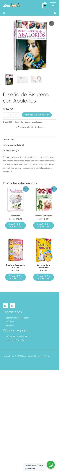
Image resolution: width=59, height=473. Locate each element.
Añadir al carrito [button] (15, 225)
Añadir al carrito (37, 114)
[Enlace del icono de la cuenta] (55, 13)
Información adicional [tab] (13, 145)
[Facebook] (12, 305)
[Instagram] (5, 305)
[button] (4, 13)
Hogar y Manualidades (33, 122)
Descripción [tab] (8, 139)
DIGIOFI (18, 356)
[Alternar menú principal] (53, 5)
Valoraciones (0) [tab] (11, 150)
